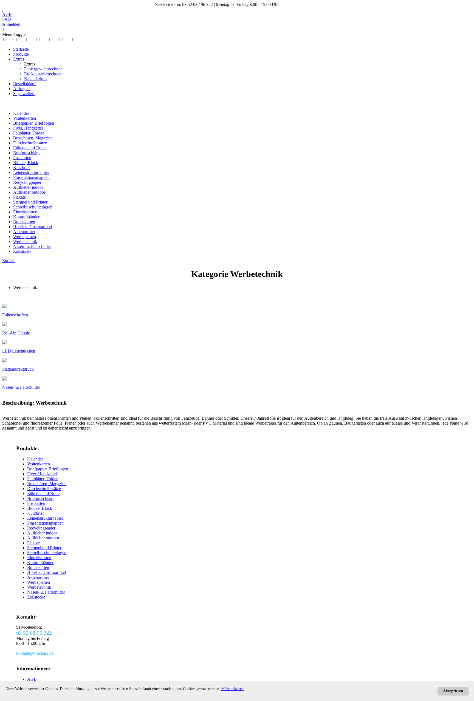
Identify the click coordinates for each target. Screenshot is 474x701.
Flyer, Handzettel (28, 128)
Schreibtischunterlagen (32, 207)
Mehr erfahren (232, 689)
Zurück (8, 260)
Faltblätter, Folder (28, 133)
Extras (18, 59)
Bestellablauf (24, 83)
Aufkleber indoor (28, 187)
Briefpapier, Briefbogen (33, 123)
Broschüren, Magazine (32, 138)
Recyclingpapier (27, 182)
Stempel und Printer (30, 202)
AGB (7, 14)
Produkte (21, 54)
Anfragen (21, 88)
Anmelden (11, 24)
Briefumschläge (26, 152)
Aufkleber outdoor (29, 192)
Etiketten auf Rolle (29, 147)
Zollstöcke (22, 251)
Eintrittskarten (25, 212)
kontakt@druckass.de (300, 4)
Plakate (19, 197)
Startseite (21, 49)
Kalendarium (35, 78)
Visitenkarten (24, 118)
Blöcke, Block (25, 162)
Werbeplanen (24, 236)
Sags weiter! (24, 93)
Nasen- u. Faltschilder (32, 246)
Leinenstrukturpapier (31, 172)
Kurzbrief (21, 167)
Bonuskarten (24, 221)
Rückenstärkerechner (42, 73)
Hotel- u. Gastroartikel (32, 226)
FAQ (6, 19)
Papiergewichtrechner (43, 69)
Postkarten (22, 157)
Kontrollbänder (26, 216)
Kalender (21, 113)
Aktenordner (24, 231)
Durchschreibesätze (30, 143)
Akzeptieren (453, 691)
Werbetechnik (25, 241)
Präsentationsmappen (31, 177)
